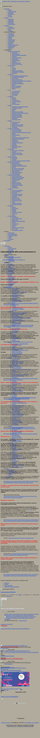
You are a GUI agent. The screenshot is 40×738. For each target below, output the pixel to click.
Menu (2, 243)
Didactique (11, 256)
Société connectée (16, 440)
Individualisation (16, 297)
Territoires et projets (17, 441)
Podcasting (15, 377)
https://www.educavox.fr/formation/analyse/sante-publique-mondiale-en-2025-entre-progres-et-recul (20, 398)
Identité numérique (16, 351)
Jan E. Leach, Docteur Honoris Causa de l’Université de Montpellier (21, 652)
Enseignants (11, 278)
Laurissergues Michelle (15, 257)
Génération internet (17, 432)
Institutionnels (11, 283)
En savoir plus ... (5, 648)
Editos (6, 256)
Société (10, 426)
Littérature (14, 310)
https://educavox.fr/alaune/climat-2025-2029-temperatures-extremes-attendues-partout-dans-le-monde (19, 326)
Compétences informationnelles (20, 343)
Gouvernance (15, 461)
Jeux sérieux (15, 331)
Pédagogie (11, 258)
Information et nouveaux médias (20, 350)
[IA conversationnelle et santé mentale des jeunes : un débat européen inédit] (15, 651)
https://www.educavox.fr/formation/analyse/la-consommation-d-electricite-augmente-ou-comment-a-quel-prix (19, 428)
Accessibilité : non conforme (32, 722)
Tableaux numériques (17, 379)
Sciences (6, 583)
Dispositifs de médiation (18, 309)
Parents (10, 286)
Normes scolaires (16, 436)
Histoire (14, 404)
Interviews (10, 249)
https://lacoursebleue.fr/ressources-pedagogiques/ (21, 538)
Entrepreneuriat (16, 359)
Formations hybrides (17, 319)
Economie (14, 430)
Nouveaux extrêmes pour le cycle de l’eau (22, 342)
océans (31, 509)
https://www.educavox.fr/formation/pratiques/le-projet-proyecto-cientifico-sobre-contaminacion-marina (21, 554)
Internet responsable (17, 352)
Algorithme (14, 395)
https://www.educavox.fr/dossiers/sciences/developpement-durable (20, 433)
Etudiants (10, 280)
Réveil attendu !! (8, 664)
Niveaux (6, 468)
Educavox (9, 596)
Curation (14, 346)
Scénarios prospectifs (17, 391)
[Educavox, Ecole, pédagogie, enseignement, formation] (15, 1)
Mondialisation (15, 435)
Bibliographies (15, 400)
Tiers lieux (14, 450)
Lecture (14, 340)
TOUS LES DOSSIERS (9, 697)
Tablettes (14, 381)
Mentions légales (5, 722)
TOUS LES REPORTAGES (11, 670)
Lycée (9, 475)
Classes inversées (16, 368)
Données (14, 396)
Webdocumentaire (16, 383)
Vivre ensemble (8, 585)
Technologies (11, 261)
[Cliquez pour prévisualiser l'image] (13, 259)
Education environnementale (19, 403)
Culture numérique (16, 295)
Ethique (14, 459)
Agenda (10, 253)
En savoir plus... (23, 620)
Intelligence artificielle (17, 415)
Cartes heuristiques (17, 367)
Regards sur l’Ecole (17, 437)
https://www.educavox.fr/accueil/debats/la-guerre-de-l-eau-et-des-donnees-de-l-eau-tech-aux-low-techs (20, 497)
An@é (20, 594)
